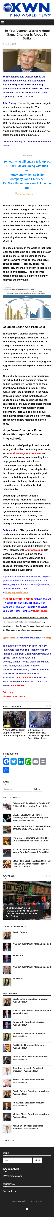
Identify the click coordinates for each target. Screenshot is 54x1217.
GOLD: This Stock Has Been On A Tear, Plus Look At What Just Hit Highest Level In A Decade (32, 864)
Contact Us (9, 1191)
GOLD (6, 726)
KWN (32, 726)
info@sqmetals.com (16, 592)
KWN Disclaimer (12, 1176)
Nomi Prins (18, 978)
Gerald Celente (20, 932)
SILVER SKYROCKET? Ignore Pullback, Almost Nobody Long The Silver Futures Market (30, 818)
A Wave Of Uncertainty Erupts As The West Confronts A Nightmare (14, 733)
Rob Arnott (18, 955)
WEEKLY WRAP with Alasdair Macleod (32, 944)
